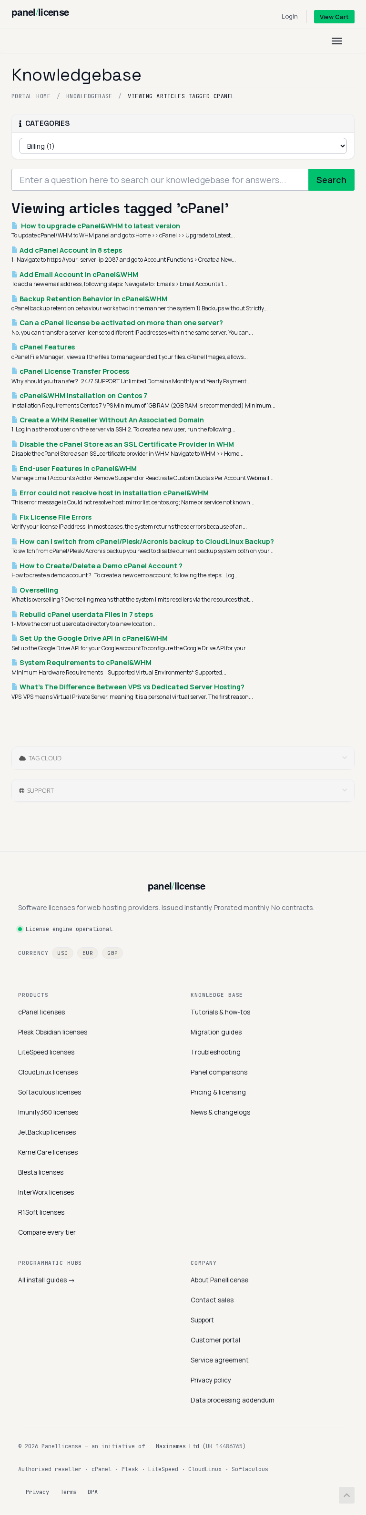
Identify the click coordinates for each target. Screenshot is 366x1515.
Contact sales (212, 1300)
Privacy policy (211, 1380)
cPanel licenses (41, 1012)
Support (202, 1320)
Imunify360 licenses (48, 1112)
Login (290, 16)
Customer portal (215, 1340)
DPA (93, 1492)
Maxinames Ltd (177, 1446)
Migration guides (216, 1032)
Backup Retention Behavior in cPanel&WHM (92, 298)
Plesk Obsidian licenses (52, 1032)
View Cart (334, 16)
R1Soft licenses (41, 1212)
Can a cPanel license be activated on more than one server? (120, 322)
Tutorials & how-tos (220, 1012)
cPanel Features (46, 346)
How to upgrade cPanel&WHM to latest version (99, 225)
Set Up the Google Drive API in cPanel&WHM (93, 638)
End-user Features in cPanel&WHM (77, 468)
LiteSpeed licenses (46, 1052)
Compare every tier (47, 1232)
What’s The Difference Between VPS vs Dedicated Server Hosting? (131, 686)
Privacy (37, 1492)
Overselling (38, 589)
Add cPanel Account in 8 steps (70, 250)
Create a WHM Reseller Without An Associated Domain (111, 419)
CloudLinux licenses (48, 1072)
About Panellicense (219, 1280)
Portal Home (31, 96)
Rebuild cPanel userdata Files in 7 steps (85, 614)
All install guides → (46, 1280)
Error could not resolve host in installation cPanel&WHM (113, 492)
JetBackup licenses (47, 1132)
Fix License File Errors (55, 517)
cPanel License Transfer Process (73, 371)
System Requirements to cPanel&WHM (85, 662)
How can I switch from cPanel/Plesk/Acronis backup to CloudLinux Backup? (146, 541)
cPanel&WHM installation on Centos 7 (82, 395)
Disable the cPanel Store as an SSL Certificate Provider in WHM (126, 444)
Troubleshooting (216, 1052)
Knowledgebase (89, 96)
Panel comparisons (219, 1072)
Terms (68, 1492)
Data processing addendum (232, 1400)
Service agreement (220, 1360)
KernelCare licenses (48, 1152)
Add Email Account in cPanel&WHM (78, 274)
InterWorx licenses (46, 1192)
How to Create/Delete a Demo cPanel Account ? (100, 565)
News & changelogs (220, 1112)
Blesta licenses (40, 1172)
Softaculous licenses (49, 1092)
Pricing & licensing (218, 1092)
